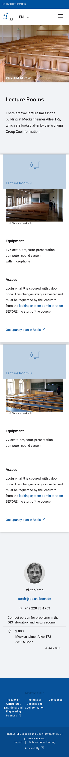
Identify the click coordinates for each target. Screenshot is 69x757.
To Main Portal (35, 738)
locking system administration (41, 496)
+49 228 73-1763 (37, 608)
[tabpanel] (34, 53)
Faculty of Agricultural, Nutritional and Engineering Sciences (13, 707)
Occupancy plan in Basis (23, 520)
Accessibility (32, 748)
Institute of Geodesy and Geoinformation (34, 703)
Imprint (18, 742)
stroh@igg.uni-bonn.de (34, 599)
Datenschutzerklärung (42, 742)
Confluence (55, 699)
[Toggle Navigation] (60, 16)
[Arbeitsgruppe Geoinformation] (8, 17)
